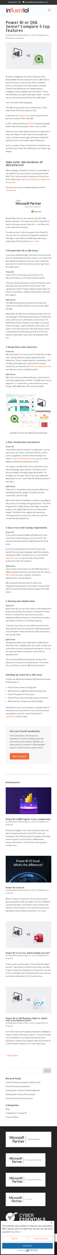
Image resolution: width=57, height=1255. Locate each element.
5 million (31, 126)
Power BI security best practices (19, 1098)
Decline (14, 1238)
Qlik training (11, 575)
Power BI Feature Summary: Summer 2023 (23, 1082)
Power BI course (12, 558)
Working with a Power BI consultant (20, 1094)
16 (15, 489)
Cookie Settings (40, 1238)
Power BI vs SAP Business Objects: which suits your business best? (26, 1019)
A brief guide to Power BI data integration (23, 1090)
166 (20, 354)
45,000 (31, 123)
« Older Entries (12, 1055)
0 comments (19, 38)
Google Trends (24, 115)
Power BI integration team (40, 366)
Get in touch (19, 756)
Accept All (27, 1245)
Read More (15, 1231)
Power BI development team (23, 458)
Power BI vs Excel (15, 887)
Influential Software (16, 35)
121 (15, 383)
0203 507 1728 (15, 2)
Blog (8, 1109)
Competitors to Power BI (16, 1113)
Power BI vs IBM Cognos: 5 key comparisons (28, 819)
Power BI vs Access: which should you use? (28, 952)
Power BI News (12, 1117)
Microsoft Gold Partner (32, 179)
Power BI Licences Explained (18, 1086)
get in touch (34, 241)
